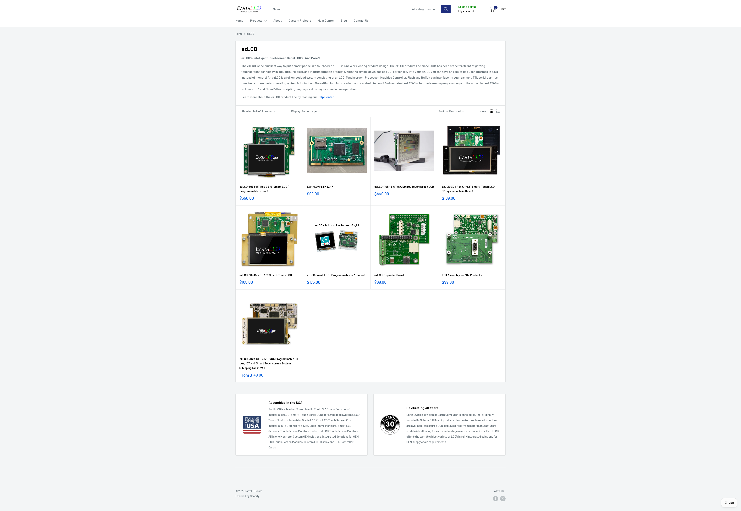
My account (466, 11)
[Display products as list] (498, 111)
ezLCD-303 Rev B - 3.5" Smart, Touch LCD (265, 275)
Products (256, 20)
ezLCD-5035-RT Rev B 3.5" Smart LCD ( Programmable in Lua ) (264, 189)
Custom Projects (299, 20)
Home (239, 20)
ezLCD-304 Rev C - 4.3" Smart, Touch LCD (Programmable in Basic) (468, 189)
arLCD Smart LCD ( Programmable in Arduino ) (336, 275)
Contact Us (361, 20)
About (277, 20)
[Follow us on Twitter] (503, 498)
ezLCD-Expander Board (389, 275)
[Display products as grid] (491, 111)
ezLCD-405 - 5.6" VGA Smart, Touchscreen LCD (404, 186)
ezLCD (250, 33)
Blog (344, 20)
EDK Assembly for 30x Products (462, 275)
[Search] (446, 9)
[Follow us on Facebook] (495, 498)
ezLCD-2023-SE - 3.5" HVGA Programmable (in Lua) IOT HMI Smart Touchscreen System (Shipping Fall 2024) (268, 363)
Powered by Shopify (247, 496)
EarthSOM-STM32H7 (320, 186)
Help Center (326, 20)
